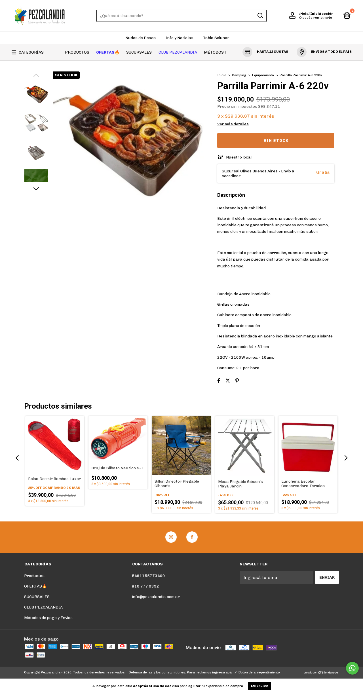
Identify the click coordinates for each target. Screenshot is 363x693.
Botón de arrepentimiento (259, 672)
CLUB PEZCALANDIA (178, 52)
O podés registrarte (315, 18)
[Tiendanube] (321, 673)
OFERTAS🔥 (107, 52)
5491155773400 (148, 575)
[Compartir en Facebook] (218, 380)
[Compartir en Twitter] (227, 380)
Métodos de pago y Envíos (48, 617)
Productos (77, 52)
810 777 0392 (145, 586)
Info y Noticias (179, 37)
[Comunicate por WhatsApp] (352, 668)
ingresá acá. (222, 672)
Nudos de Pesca (140, 37)
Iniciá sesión (322, 14)
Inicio (221, 75)
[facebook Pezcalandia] (192, 537)
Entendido (259, 686)
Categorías (31, 52)
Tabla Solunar (216, 37)
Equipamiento (263, 75)
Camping (239, 75)
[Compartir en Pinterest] (237, 380)
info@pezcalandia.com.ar (156, 596)
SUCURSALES (139, 52)
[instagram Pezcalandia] (171, 537)
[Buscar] (260, 15)
